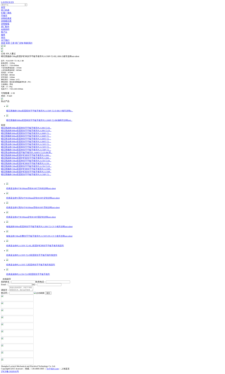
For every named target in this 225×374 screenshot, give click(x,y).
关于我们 (5, 40)
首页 (3, 7)
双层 (8, 43)
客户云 (4, 32)
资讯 (3, 37)
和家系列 (28, 43)
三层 (12, 43)
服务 (3, 35)
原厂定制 (19, 43)
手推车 (4, 15)
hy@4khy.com (53, 369)
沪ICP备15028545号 (10, 371)
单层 (3, 43)
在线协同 (5, 29)
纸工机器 (5, 10)
